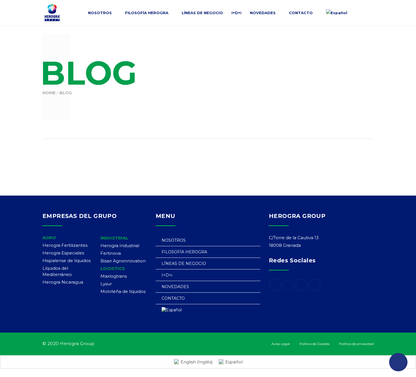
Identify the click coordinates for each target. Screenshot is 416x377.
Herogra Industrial (119, 245)
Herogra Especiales (63, 253)
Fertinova (110, 253)
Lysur (106, 283)
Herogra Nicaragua (62, 282)
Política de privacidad (356, 344)
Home (48, 92)
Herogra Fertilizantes (64, 245)
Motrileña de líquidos (122, 291)
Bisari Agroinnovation (123, 261)
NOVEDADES (175, 286)
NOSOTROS (174, 240)
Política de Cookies (314, 344)
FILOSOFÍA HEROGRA (184, 251)
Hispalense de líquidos (66, 260)
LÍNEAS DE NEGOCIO (184, 263)
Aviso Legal (280, 344)
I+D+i (167, 275)
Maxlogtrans (113, 276)
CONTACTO (173, 298)
